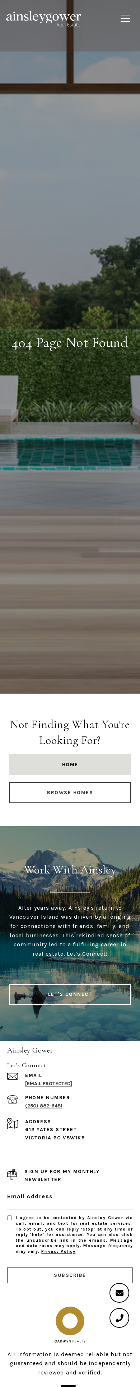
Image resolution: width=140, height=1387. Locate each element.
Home (70, 765)
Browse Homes (70, 792)
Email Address (30, 1196)
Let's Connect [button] (70, 994)
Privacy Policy (58, 1251)
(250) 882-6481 (43, 1106)
